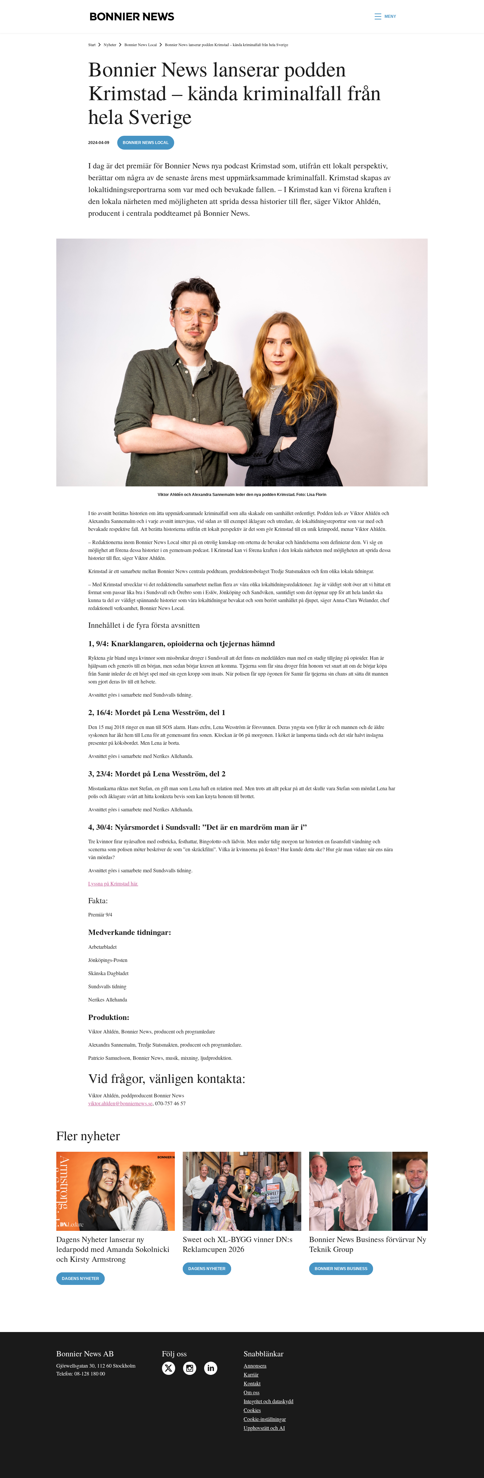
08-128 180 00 (89, 1373)
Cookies (252, 1409)
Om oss (251, 1392)
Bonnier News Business (341, 1268)
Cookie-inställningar (265, 1418)
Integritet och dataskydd (268, 1401)
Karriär (251, 1374)
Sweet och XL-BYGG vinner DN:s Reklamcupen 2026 (237, 1244)
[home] (131, 16)
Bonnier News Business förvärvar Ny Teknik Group (367, 1244)
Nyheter (110, 44)
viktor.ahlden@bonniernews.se (120, 1103)
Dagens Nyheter (80, 1278)
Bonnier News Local (140, 44)
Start (91, 44)
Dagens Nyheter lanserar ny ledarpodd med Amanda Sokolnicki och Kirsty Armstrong (113, 1249)
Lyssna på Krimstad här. (113, 883)
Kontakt (252, 1383)
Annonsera (255, 1365)
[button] (385, 16)
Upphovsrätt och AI (264, 1427)
